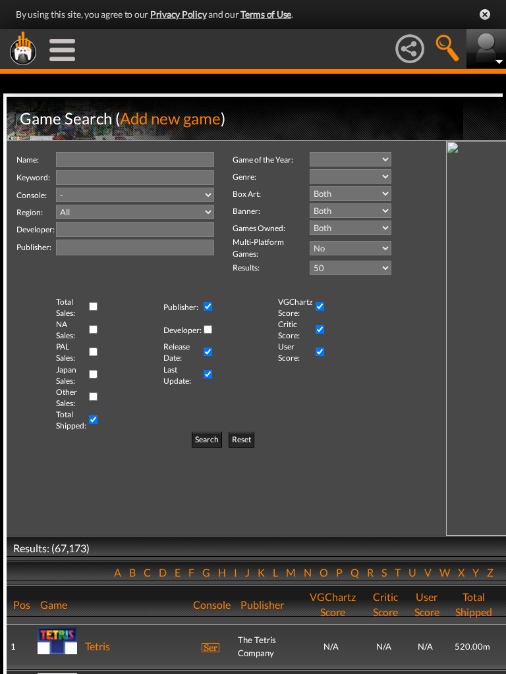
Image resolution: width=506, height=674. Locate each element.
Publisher (262, 604)
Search (207, 439)
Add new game (170, 118)
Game (53, 604)
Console (212, 604)
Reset (241, 439)
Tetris (97, 646)
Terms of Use (265, 14)
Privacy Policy (178, 14)
